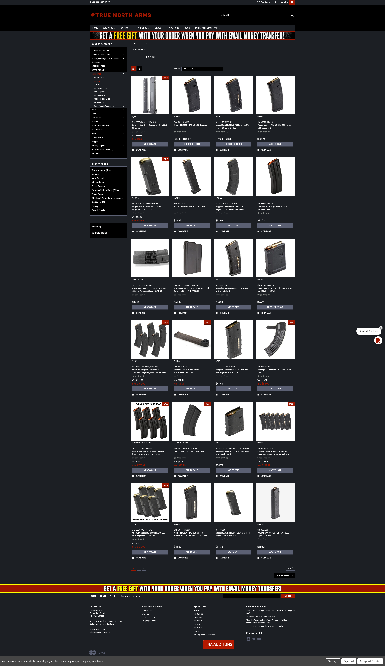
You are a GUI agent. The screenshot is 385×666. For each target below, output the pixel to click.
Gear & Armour (98, 70)
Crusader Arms (138, 280)
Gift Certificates (148, 610)
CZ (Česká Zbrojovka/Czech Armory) (108, 198)
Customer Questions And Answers (260, 617)
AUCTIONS (174, 27)
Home (133, 43)
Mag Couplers (99, 95)
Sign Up (284, 2)
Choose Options (192, 144)
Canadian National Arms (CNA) (105, 190)
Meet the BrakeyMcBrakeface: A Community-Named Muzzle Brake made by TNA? (268, 621)
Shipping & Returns (149, 621)
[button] (218, 644)
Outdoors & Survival (100, 125)
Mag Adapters (99, 92)
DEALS (158, 27)
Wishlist (145, 614)
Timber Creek (97, 194)
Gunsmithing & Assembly (102, 149)
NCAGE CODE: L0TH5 (98, 629)
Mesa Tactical (98, 178)
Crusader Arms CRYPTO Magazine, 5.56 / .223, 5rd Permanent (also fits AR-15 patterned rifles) (149, 291)
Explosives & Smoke (100, 50)
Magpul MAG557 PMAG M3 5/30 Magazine (190, 125)
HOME (95, 27)
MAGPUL (95, 174)
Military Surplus (98, 145)
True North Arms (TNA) (101, 170)
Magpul (95, 141)
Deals (94, 133)
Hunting (95, 121)
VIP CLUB (143, 27)
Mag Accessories (100, 88)
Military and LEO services (207, 27)
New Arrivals (97, 129)
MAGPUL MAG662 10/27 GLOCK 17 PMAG (190, 207)
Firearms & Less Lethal (101, 54)
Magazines (96, 73)
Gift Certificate (263, 2)
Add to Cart (150, 144)
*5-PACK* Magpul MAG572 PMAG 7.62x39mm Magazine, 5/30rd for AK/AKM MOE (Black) (149, 373)
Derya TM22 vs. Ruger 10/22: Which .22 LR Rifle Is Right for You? (270, 611)
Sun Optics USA (98, 202)
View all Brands (98, 210)
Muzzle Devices (98, 66)
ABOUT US (108, 27)
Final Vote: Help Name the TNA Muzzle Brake (264, 626)
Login (274, 2)
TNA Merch (96, 117)
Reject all (349, 661)
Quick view (150, 112)
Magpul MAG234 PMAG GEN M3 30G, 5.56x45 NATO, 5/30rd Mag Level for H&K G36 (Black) (190, 536)
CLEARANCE (97, 137)
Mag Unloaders (99, 78)
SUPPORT (126, 27)
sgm (134, 116)
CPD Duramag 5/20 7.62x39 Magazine (189, 451)
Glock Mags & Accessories (104, 106)
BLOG (187, 27)
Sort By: (177, 69)
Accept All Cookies (370, 661)
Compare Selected (284, 575)
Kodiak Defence (98, 186)
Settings (333, 661)
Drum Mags (98, 85)
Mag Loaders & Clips (102, 99)
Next (290, 568)
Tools (94, 113)
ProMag (95, 206)
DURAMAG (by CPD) (181, 443)
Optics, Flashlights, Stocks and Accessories (105, 60)
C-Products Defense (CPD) (142, 443)
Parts (94, 109)
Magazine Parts (100, 102)
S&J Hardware (98, 182)
